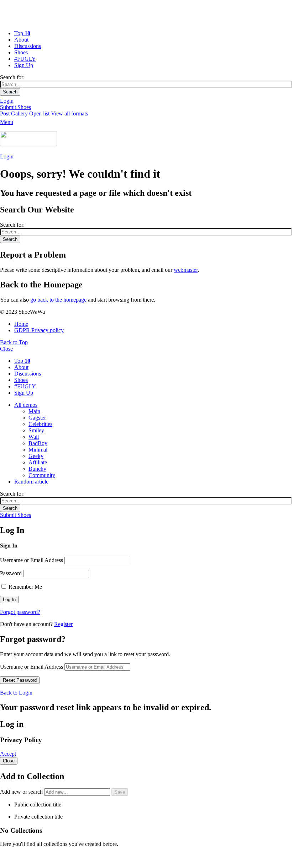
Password (11, 573)
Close (6, 349)
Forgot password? (20, 612)
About (21, 40)
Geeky (35, 456)
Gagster (37, 418)
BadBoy (37, 443)
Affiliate (37, 462)
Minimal (37, 450)
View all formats (69, 113)
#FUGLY (25, 59)
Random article (31, 482)
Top (22, 33)
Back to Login (16, 693)
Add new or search (22, 792)
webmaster (186, 270)
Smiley (36, 430)
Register (63, 624)
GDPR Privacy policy (39, 330)
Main (34, 411)
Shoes (21, 52)
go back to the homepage (58, 300)
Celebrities (40, 424)
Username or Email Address (31, 560)
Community (41, 475)
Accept (8, 754)
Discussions (27, 46)
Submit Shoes (15, 107)
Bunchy (37, 469)
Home (21, 324)
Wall (33, 437)
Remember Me (24, 587)
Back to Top (14, 342)
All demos (25, 405)
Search (10, 92)
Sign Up (23, 65)
